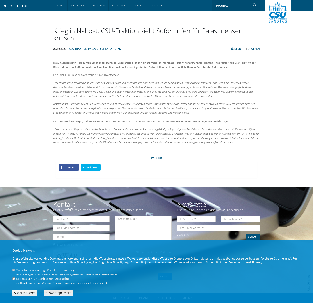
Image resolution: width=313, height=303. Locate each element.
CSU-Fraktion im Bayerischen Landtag (95, 49)
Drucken (254, 49)
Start (60, 5)
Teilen (158, 157)
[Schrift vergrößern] (17, 6)
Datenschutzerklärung (245, 262)
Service (139, 5)
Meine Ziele (119, 5)
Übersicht (238, 49)
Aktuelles (77, 5)
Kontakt (156, 5)
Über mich (98, 5)
